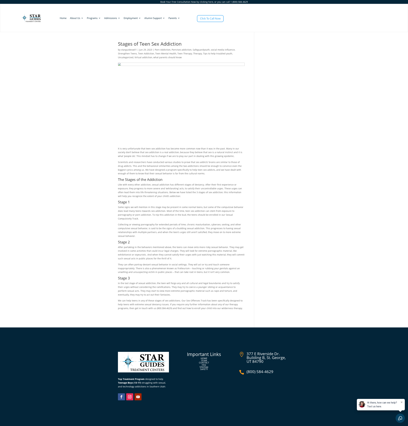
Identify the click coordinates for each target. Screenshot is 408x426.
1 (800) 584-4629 (239, 1)
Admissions (110, 18)
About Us (75, 18)
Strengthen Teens (127, 53)
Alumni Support (153, 18)
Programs (92, 18)
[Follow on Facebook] (121, 396)
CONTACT (204, 362)
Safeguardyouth (201, 49)
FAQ (204, 364)
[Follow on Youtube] (138, 396)
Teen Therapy (184, 53)
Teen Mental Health (165, 53)
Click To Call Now (210, 18)
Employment (131, 18)
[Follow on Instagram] (129, 396)
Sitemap (204, 366)
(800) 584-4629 (260, 371)
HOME (204, 358)
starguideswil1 (129, 49)
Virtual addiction (143, 57)
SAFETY (204, 369)
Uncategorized (125, 57)
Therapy (197, 53)
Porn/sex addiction (182, 49)
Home (63, 18)
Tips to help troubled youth (217, 53)
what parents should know (167, 57)
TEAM (204, 360)
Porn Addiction (163, 49)
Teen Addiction (146, 53)
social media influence (223, 49)
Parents (172, 18)
